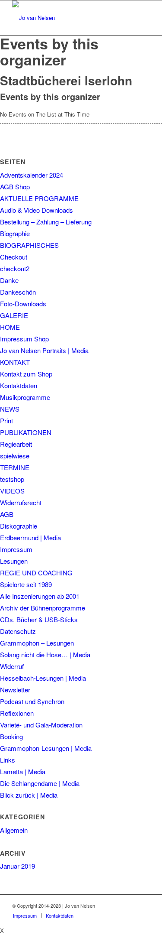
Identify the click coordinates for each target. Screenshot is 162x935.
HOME (10, 326)
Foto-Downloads (23, 303)
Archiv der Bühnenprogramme (42, 607)
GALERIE (14, 315)
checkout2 (14, 268)
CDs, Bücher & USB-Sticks (39, 619)
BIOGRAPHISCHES (29, 245)
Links (7, 759)
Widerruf (12, 666)
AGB (6, 514)
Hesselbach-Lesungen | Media (43, 677)
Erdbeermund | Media (30, 537)
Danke (9, 280)
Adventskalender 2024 (31, 174)
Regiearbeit (16, 443)
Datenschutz (18, 631)
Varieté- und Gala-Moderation (41, 724)
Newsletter (15, 689)
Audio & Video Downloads (36, 209)
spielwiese (14, 455)
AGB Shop (15, 186)
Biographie (15, 233)
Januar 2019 (17, 865)
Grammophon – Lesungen (37, 642)
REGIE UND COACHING (36, 572)
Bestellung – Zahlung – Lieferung (46, 221)
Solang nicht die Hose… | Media (45, 654)
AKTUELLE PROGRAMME (39, 198)
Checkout (13, 256)
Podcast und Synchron (32, 701)
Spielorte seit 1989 (26, 584)
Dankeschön (18, 291)
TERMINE (14, 467)
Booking (11, 736)
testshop (12, 479)
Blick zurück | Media (28, 794)
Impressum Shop (24, 338)
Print (6, 420)
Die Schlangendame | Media (39, 783)
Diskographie (18, 525)
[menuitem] (25, 915)
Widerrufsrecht (20, 502)
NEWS (9, 408)
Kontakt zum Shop (26, 373)
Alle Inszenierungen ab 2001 (39, 596)
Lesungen (14, 560)
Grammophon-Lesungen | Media (46, 748)
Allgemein (14, 829)
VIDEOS (12, 490)
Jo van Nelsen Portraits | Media (44, 350)
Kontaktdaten (18, 385)
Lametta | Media (22, 771)
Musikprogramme (25, 397)
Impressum (16, 549)
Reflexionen (17, 712)
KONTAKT (15, 362)
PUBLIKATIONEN (25, 432)
